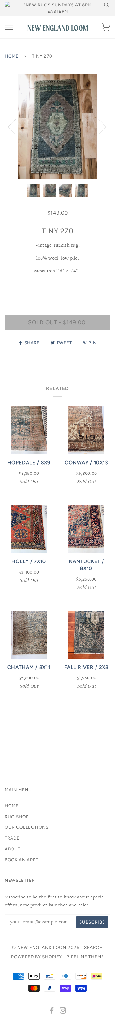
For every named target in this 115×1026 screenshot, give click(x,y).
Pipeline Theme (85, 956)
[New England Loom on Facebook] (52, 1011)
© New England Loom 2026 (46, 947)
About (12, 848)
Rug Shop (17, 816)
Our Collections (27, 827)
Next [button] (98, 126)
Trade (12, 838)
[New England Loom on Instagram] (63, 1011)
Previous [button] (16, 126)
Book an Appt (21, 859)
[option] (57, 126)
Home (12, 56)
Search (93, 947)
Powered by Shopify (36, 956)
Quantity (57, 287)
